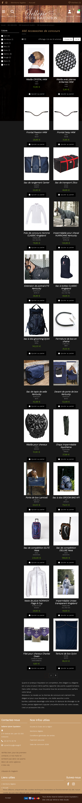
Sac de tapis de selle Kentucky (36, 392)
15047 (37, 137)
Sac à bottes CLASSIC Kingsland (66, 287)
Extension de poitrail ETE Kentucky (36, 287)
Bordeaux (8, 39)
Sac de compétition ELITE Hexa (36, 549)
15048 (66, 137)
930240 (36, 449)
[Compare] (37, 76)
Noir (7, 36)
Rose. (7, 50)
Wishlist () (76, 2)
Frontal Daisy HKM (66, 132)
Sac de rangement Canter (36, 182)
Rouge (7, 57)
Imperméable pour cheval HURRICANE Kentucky (66, 234)
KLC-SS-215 (36, 240)
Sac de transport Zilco (66, 182)
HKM (36, 82)
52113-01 (36, 293)
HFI (66, 500)
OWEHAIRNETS (36, 660)
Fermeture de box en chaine (66, 340)
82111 (36, 398)
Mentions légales (18, 2)
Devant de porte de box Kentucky (66, 392)
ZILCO (66, 185)
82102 (66, 398)
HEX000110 (66, 555)
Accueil (32, 2)
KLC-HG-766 (66, 293)
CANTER (36, 185)
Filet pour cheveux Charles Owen (36, 654)
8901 (66, 346)
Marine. (8, 54)
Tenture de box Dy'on (66, 653)
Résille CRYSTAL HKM (36, 79)
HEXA (36, 553)
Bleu (7, 47)
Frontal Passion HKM (36, 132)
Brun (7, 65)
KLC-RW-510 (66, 608)
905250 (36, 608)
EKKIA (36, 447)
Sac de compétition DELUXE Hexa (66, 549)
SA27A (66, 658)
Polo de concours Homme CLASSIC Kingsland (36, 234)
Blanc (7, 61)
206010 (36, 187)
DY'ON (36, 341)
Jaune (7, 43)
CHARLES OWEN (36, 658)
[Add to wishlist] (33, 76)
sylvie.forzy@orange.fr (12, 745)
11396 (66, 86)
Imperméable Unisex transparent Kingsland (66, 602)
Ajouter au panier (38, 94)
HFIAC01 (66, 502)
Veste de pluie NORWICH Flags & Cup (36, 602)
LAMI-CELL (66, 344)
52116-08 (66, 240)
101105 (66, 187)
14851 (36, 84)
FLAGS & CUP (36, 605)
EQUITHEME (66, 449)
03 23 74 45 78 (10, 741)
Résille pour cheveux (36, 444)
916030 (66, 451)
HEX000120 (36, 555)
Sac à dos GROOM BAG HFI (66, 497)
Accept (8, 798)
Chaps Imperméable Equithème (66, 445)
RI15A (36, 343)
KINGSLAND (36, 238)
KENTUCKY (66, 238)
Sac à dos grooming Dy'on (36, 339)
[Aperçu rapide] (41, 76)
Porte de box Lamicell (36, 497)
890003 (36, 502)
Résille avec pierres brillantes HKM (66, 80)
